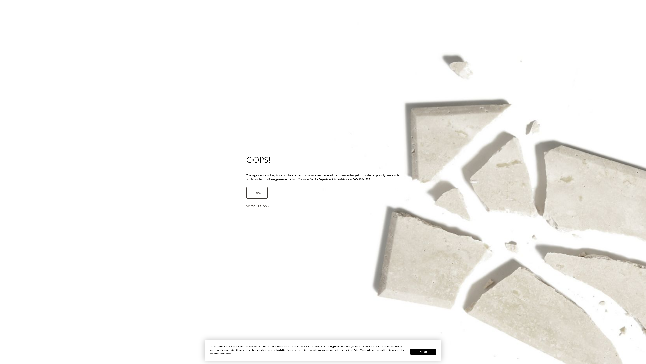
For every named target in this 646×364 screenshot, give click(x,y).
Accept (423, 352)
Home (257, 192)
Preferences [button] (225, 354)
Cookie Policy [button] (353, 350)
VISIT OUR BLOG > (257, 206)
